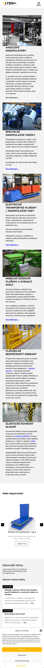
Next (41, 524)
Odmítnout (22, 655)
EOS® (33, 441)
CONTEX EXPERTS (22, 436)
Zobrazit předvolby (22, 661)
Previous (2, 524)
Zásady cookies (21, 665)
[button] (41, 631)
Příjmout (22, 650)
